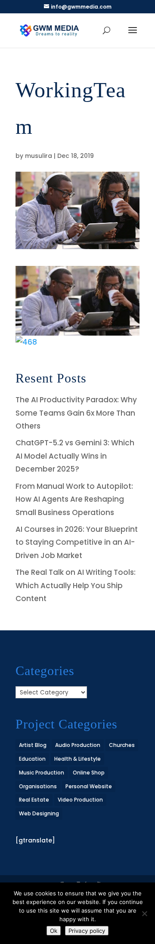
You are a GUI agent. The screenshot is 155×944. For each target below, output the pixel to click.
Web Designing (39, 813)
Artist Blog (32, 745)
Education (32, 758)
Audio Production (77, 745)
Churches (122, 745)
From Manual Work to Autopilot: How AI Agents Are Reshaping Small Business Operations (74, 499)
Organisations (38, 786)
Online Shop (89, 772)
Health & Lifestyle (77, 758)
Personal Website (88, 786)
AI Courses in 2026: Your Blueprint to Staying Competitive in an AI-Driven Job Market (77, 542)
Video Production (80, 799)
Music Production (41, 772)
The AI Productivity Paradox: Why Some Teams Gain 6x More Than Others (76, 413)
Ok (53, 930)
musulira (38, 155)
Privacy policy (86, 930)
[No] (144, 913)
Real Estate (34, 799)
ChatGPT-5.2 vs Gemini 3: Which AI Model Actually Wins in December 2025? (75, 456)
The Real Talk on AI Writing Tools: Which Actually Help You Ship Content (76, 585)
